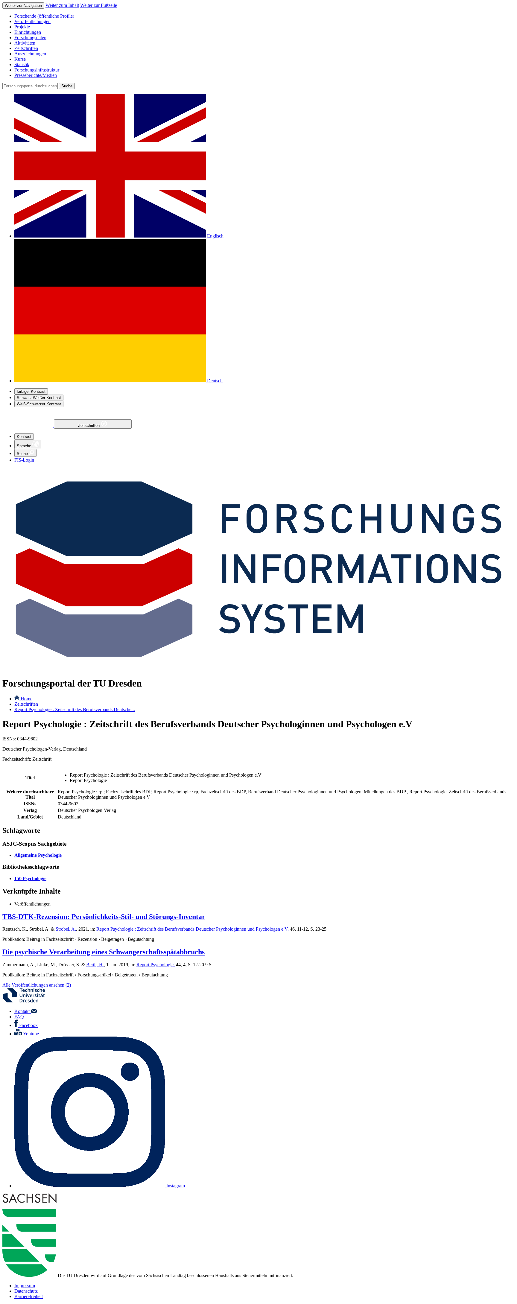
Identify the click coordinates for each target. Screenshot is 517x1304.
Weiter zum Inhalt (62, 5)
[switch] (31, 391)
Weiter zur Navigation (23, 5)
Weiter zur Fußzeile (98, 5)
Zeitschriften (89, 425)
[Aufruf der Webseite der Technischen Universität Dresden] (27, 1001)
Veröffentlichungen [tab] (32, 903)
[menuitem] (264, 16)
